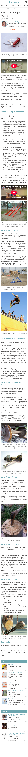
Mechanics (11, 664)
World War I (11, 682)
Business (19, 5)
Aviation (10, 698)
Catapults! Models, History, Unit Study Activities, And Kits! (15, 676)
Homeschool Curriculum (15, 672)
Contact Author (12, 29)
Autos (7, 5)
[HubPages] (14, 2)
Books (12, 5)
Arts (2, 5)
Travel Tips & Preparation (15, 690)
